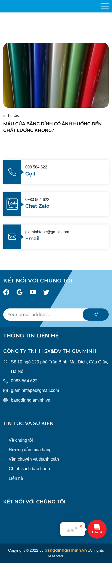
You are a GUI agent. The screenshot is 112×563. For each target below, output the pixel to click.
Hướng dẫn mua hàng (30, 449)
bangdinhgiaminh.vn (30, 400)
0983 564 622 (24, 381)
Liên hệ (16, 478)
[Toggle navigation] (105, 6)
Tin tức (13, 115)
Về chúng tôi (21, 440)
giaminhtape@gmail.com (35, 390)
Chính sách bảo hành (29, 468)
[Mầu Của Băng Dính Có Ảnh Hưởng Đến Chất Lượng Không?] (56, 75)
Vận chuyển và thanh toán (34, 459)
